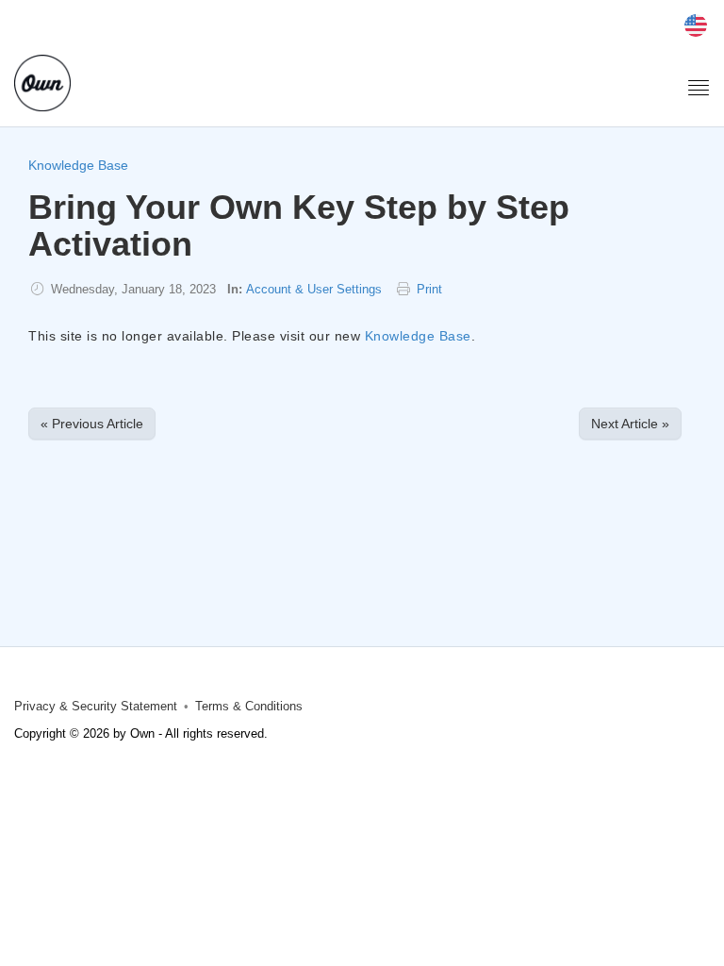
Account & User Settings (314, 289)
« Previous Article (92, 423)
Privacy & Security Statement (95, 706)
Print (429, 289)
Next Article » (630, 423)
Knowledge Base (78, 165)
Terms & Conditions (249, 706)
